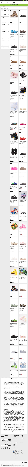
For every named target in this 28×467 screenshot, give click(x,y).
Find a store (6, 444)
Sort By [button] (2, 12)
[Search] (7, 2)
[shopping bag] (26, 2)
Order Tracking (4, 0)
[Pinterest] (4, 448)
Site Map (14, 445)
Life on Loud (22, 436)
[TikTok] (2, 448)
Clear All (8, 10)
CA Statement (14, 454)
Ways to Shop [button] (3, 47)
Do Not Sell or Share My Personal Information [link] (16, 458)
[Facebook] (8, 448)
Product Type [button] (3, 40)
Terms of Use (14, 452)
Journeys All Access (23, 437)
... (14, 378)
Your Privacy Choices (16, 451)
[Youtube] (10, 448)
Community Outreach (15, 449)
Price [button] (2, 38)
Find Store (9, 445)
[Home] (14, 2)
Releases (22, 453)
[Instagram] (6, 448)
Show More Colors (12, 36)
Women (21, 449)
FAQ (13, 437)
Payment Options (15, 443)
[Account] (20, 2)
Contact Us (14, 436)
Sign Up (2, 436)
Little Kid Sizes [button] (3, 31)
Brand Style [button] (3, 17)
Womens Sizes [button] (3, 22)
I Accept (24, 462)
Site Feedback (14, 444)
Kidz (21, 451)
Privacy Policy (15, 450)
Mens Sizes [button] (3, 24)
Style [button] (2, 45)
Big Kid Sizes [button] (3, 33)
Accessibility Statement (16, 453)
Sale (21, 452)
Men (21, 450)
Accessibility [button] (25, 0)
